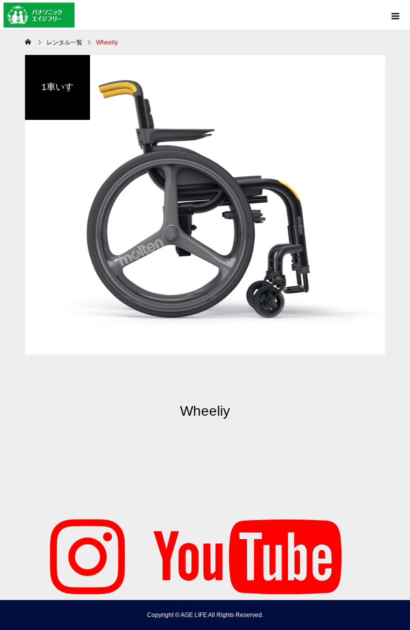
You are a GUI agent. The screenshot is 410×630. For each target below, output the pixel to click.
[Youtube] (247, 555)
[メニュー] (395, 15)
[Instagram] (87, 555)
